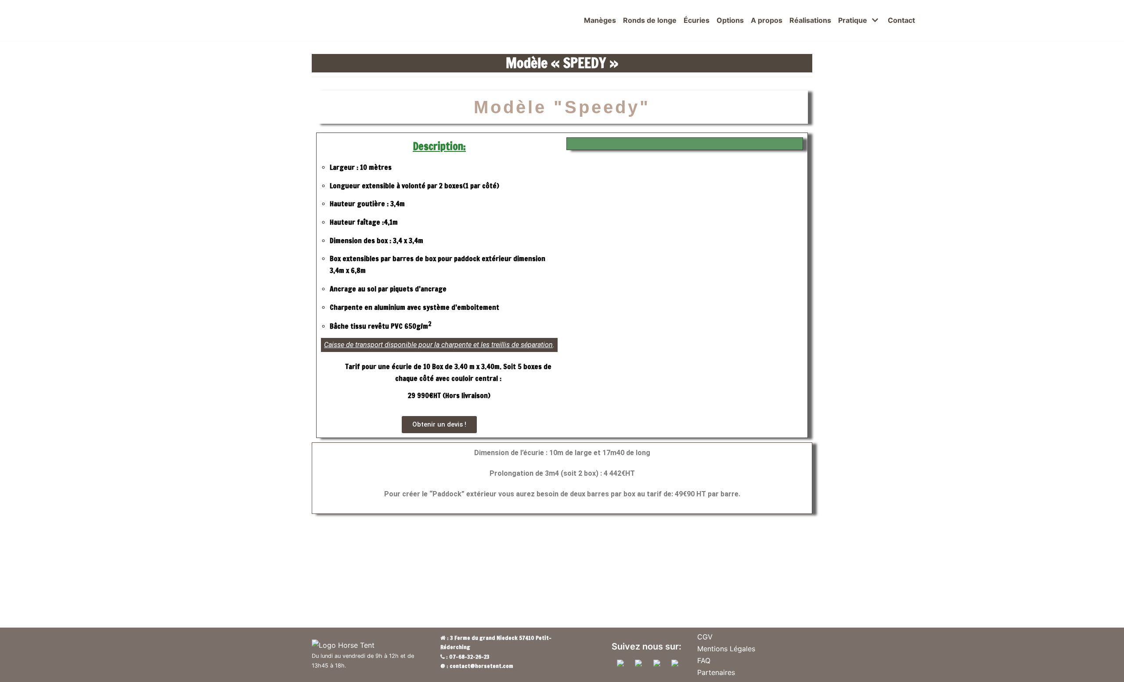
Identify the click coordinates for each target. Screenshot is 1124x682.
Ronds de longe (650, 20)
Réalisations (810, 20)
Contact (901, 20)
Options (730, 20)
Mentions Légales (726, 648)
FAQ (703, 660)
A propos (766, 20)
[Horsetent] (120, 20)
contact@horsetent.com (481, 666)
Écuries (697, 20)
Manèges (600, 20)
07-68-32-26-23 (469, 656)
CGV (705, 636)
